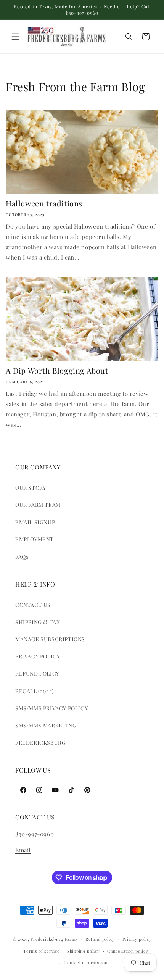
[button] (15, 36)
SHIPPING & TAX (37, 622)
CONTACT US (33, 604)
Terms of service (41, 951)
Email (23, 850)
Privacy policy (137, 939)
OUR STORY (30, 487)
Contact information (86, 962)
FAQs (21, 556)
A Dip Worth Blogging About (57, 371)
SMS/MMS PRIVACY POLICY (51, 708)
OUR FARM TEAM (38, 504)
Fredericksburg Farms (54, 939)
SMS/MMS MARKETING (45, 725)
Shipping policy (83, 951)
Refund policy (100, 939)
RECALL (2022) (34, 691)
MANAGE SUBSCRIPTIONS (50, 639)
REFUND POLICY (37, 673)
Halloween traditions (44, 203)
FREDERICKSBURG (40, 742)
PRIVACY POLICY (37, 656)
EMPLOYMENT (34, 539)
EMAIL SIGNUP (35, 522)
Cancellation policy (127, 951)
